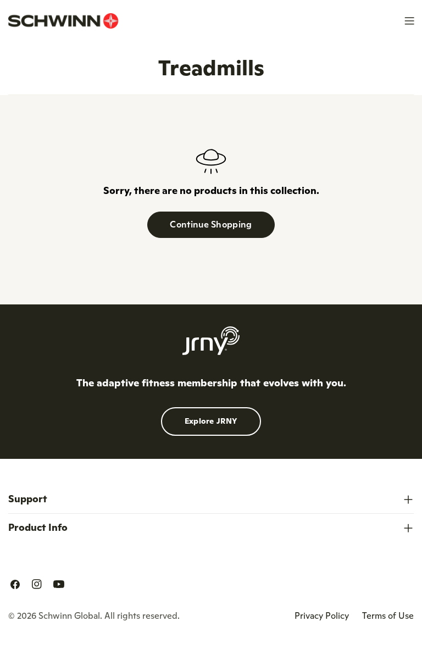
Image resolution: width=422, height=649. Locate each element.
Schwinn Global (69, 615)
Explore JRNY (211, 421)
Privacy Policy (322, 615)
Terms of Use (388, 615)
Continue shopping (211, 224)
